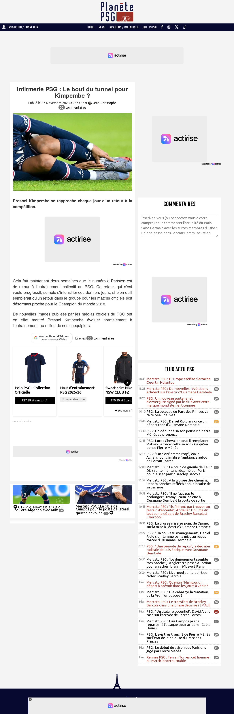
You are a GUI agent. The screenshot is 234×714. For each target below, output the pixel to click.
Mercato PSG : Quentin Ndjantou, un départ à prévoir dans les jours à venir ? (177, 584)
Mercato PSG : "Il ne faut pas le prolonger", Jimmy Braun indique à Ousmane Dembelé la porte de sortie (175, 496)
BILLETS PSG (149, 27)
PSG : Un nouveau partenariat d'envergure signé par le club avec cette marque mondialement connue (178, 401)
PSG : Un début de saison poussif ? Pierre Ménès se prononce (178, 432)
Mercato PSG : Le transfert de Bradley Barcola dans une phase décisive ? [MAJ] (178, 603)
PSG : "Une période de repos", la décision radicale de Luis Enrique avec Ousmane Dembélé (178, 549)
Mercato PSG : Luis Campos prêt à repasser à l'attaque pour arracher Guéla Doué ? (178, 624)
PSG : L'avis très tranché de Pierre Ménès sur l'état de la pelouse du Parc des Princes (178, 637)
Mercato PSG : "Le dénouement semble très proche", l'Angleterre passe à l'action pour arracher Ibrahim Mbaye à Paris (178, 562)
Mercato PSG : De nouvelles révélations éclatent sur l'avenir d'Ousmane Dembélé (179, 390)
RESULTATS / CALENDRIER (124, 27)
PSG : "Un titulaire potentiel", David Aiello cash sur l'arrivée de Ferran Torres (178, 613)
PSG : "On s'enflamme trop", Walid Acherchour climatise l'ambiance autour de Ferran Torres (177, 457)
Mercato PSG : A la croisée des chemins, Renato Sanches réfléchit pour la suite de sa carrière (178, 483)
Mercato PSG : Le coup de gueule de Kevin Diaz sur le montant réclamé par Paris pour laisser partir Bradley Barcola (179, 470)
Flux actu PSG (179, 369)
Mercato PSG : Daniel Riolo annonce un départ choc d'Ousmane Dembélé (176, 423)
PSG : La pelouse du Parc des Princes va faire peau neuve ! (177, 413)
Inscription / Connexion (21, 27)
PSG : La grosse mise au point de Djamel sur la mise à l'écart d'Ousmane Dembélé (178, 525)
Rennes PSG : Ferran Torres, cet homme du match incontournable (177, 659)
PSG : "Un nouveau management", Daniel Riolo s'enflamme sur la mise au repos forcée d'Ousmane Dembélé (178, 536)
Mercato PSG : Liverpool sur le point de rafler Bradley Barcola (176, 574)
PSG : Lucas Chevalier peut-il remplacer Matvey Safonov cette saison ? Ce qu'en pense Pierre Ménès (177, 444)
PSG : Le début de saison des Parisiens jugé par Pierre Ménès (176, 649)
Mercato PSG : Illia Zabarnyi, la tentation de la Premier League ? (177, 593)
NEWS (102, 27)
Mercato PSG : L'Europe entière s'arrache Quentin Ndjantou (178, 380)
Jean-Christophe (104, 103)
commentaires (73, 107)
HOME (90, 27)
